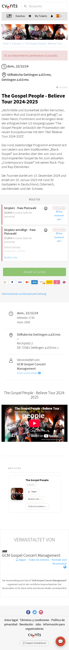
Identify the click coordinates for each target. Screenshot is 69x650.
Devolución (26, 624)
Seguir (34, 491)
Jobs (38, 624)
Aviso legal (11, 620)
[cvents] (10, 6)
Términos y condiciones (34, 620)
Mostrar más (10, 257)
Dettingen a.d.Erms (44, 347)
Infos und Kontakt (27, 373)
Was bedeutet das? (59, 215)
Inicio (6, 43)
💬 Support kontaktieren (34, 643)
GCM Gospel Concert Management (31, 555)
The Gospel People (37, 480)
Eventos (16, 43)
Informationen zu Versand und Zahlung (24, 293)
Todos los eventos (36, 506)
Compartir (62, 87)
